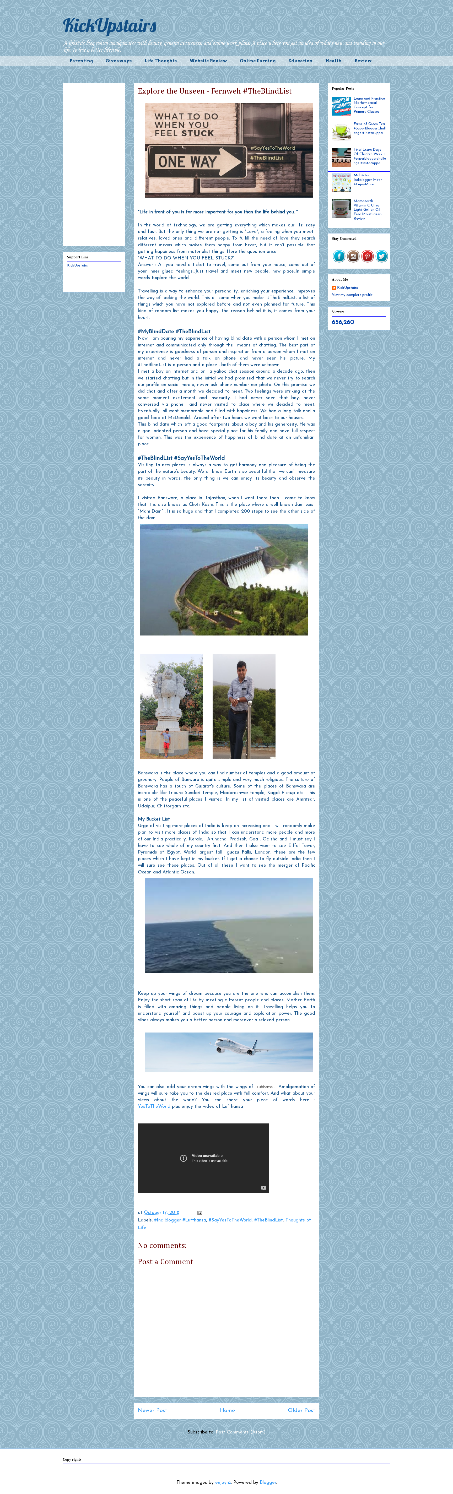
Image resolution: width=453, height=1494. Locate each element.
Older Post (301, 1410)
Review (363, 60)
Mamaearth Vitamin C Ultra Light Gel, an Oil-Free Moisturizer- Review (368, 210)
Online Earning (258, 60)
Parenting (81, 60)
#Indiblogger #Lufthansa (180, 1220)
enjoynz (223, 1482)
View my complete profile (352, 295)
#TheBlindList (268, 1220)
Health (333, 60)
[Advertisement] (94, 163)
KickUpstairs (109, 25)
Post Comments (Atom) (241, 1432)
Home (227, 1410)
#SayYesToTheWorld (230, 1220)
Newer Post (152, 1410)
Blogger (268, 1482)
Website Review (208, 60)
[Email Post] (199, 1212)
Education (300, 60)
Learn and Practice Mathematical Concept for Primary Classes (369, 105)
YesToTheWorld (154, 1106)
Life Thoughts (160, 60)
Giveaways (119, 60)
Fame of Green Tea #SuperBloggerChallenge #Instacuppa (370, 128)
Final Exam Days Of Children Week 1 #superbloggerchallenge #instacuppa (370, 156)
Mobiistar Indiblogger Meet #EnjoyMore (368, 179)
